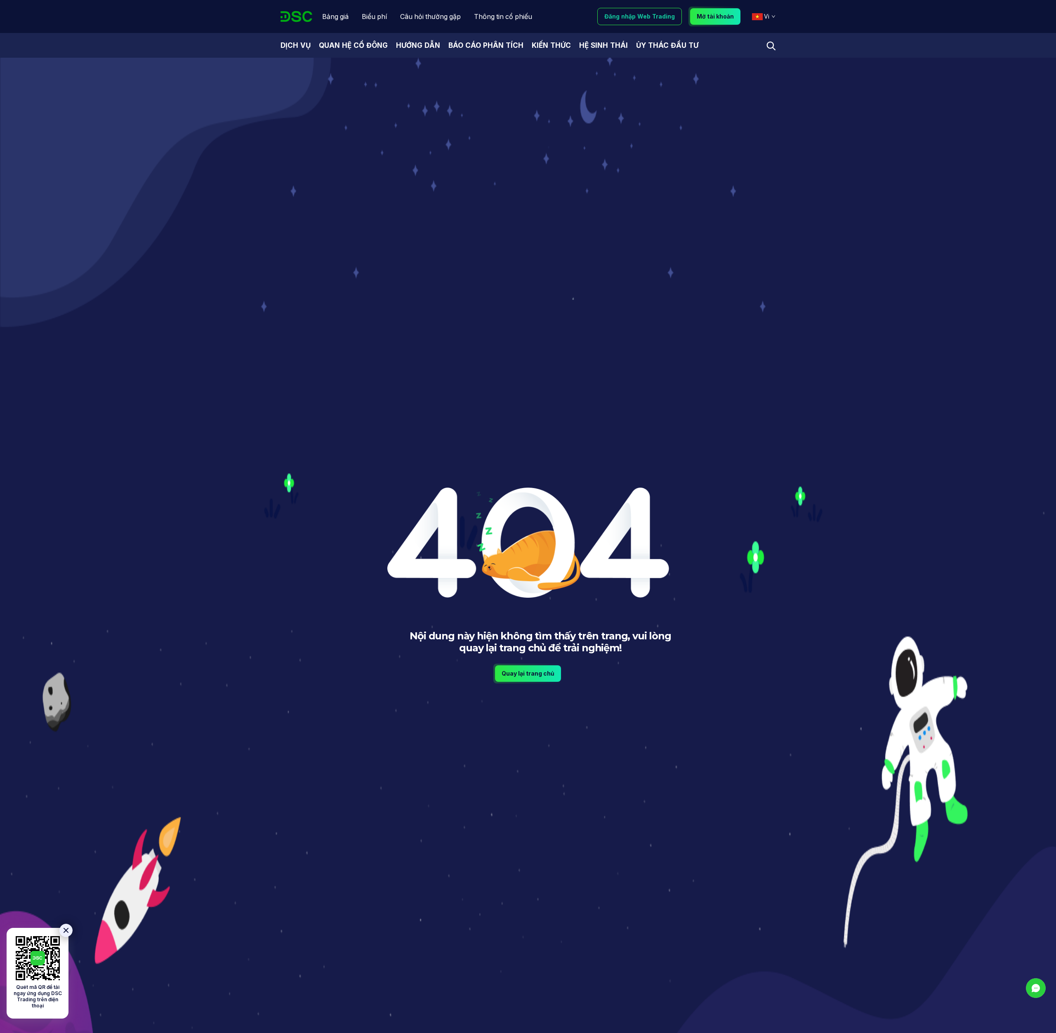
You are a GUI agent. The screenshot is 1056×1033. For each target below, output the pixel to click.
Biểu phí (374, 16)
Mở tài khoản (715, 16)
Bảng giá (335, 16)
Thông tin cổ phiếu (503, 16)
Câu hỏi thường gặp (430, 16)
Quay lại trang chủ (528, 673)
